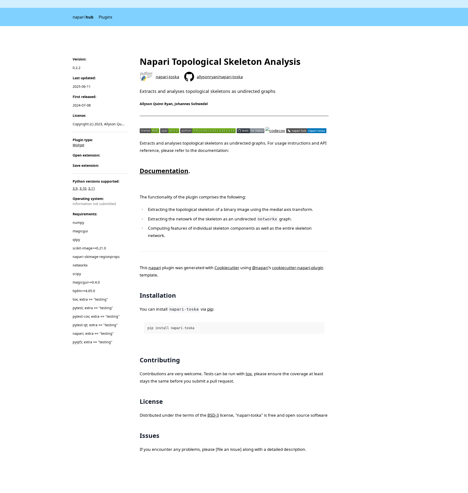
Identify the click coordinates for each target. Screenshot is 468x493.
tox (249, 373)
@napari (260, 267)
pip (210, 309)
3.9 (75, 188)
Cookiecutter (226, 267)
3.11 (91, 188)
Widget (78, 145)
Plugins (105, 17)
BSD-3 (213, 415)
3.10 (82, 188)
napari (83, 17)
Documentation (164, 171)
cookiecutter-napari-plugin (297, 267)
